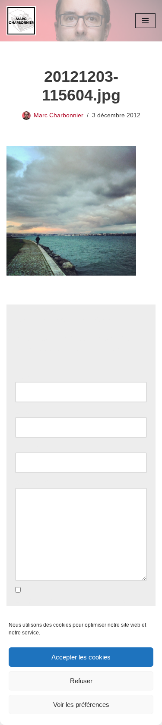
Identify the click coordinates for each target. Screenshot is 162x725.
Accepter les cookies (81, 657)
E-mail (26, 411)
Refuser (81, 680)
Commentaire (36, 482)
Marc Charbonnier (58, 115)
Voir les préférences (81, 704)
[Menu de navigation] (145, 20)
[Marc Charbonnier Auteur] (21, 20)
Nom (24, 376)
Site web (27, 447)
